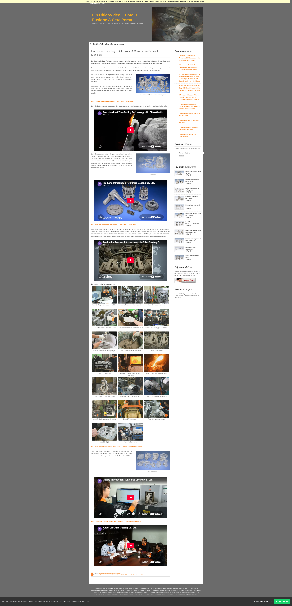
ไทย (181, 1)
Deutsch (104, 1)
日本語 (151, 1)
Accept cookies (282, 601)
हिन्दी (134, 1)
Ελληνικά (111, 1)
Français (129, 1)
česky (98, 1)
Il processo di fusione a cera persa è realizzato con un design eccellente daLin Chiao (189, 97)
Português (168, 1)
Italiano (146, 1)
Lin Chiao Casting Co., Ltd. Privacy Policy (187, 594)
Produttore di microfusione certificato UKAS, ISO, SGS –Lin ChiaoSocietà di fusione (123, 575)
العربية (93, 1)
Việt (198, 1)
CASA (90, 44)
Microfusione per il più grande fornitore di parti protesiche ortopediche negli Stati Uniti (189, 67)
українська (192, 1)
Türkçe (185, 1)
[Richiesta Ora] (185, 284)
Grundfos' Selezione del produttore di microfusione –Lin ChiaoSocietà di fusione (189, 58)
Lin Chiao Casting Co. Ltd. (97, 3)
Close (202, 1)
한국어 (157, 1)
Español (117, 1)
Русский (176, 1)
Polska (162, 1)
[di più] (188, 175)
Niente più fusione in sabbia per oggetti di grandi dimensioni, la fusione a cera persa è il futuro (189, 88)
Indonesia (139, 1)
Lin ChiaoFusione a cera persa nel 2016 (110, 573)
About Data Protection (263, 601)
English (88, 1)
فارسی (123, 1)
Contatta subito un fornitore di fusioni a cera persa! (159, 594)
